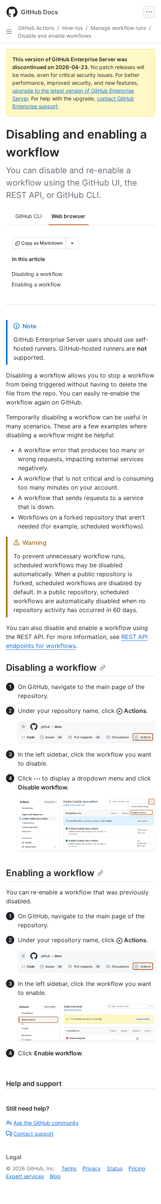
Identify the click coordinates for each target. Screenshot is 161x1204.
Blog (55, 1176)
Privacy (91, 1168)
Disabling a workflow (51, 667)
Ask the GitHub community (46, 1123)
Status (114, 1168)
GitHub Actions (36, 28)
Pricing (136, 1168)
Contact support (33, 1133)
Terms (68, 1168)
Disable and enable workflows (54, 35)
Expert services (25, 1176)
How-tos (72, 28)
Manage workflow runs (118, 28)
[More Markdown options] (72, 243)
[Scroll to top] (144, 1187)
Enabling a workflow (50, 873)
